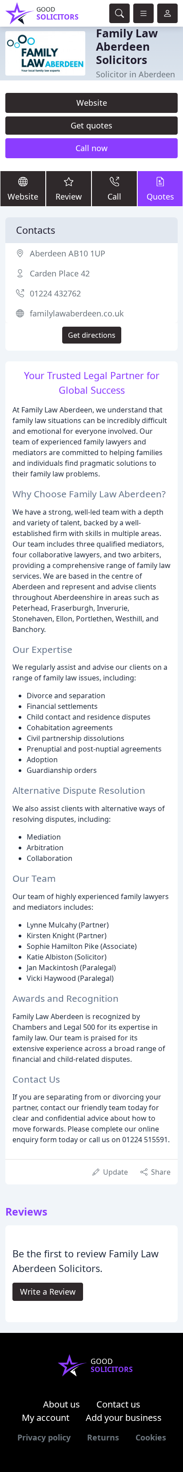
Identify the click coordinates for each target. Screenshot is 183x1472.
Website (91, 102)
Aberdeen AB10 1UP (67, 253)
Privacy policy (44, 1437)
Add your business (124, 1418)
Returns (103, 1437)
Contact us (118, 1404)
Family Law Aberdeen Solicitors (127, 46)
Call (114, 196)
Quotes (160, 196)
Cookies (150, 1437)
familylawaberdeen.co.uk (77, 313)
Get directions (91, 335)
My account (45, 1418)
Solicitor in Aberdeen (135, 74)
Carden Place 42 (60, 273)
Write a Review (48, 1291)
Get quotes (91, 125)
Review (69, 196)
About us (61, 1404)
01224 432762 (55, 293)
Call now (91, 148)
